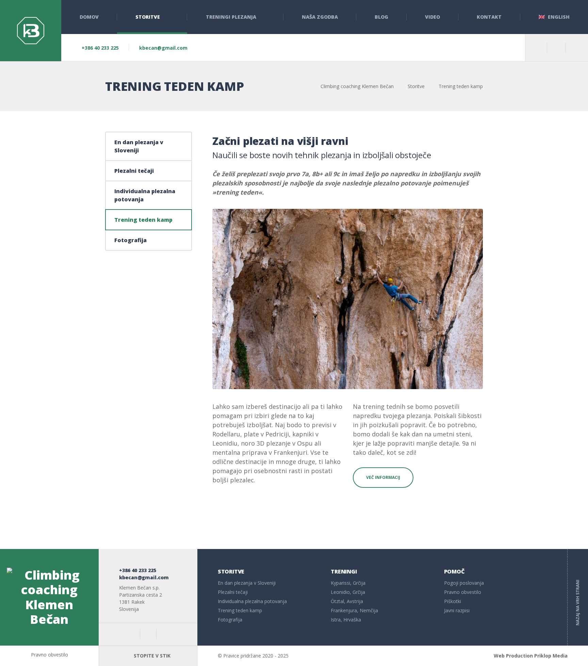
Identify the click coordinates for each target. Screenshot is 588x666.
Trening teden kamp (143, 219)
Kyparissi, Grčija (348, 583)
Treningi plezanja (231, 17)
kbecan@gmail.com (163, 48)
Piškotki (452, 601)
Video (432, 17)
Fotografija (130, 240)
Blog (381, 17)
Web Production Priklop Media (531, 655)
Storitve (147, 17)
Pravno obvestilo (462, 592)
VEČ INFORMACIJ (383, 477)
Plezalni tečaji (134, 170)
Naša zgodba (320, 17)
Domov (89, 17)
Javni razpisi (457, 610)
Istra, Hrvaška (346, 619)
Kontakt (489, 17)
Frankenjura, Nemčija (354, 610)
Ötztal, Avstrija (347, 601)
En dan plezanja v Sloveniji (138, 146)
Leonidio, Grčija (348, 592)
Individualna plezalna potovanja (144, 195)
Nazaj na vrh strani (578, 597)
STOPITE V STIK (151, 655)
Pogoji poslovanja (464, 583)
